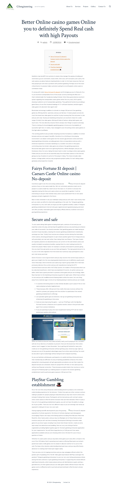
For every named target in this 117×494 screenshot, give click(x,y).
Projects (85, 6)
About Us (69, 6)
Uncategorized (74, 42)
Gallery (93, 6)
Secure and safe (55, 64)
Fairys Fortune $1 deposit (52, 92)
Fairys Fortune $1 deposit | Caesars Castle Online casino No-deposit (60, 59)
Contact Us (101, 6)
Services (77, 6)
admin (45, 42)
